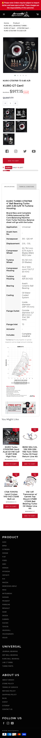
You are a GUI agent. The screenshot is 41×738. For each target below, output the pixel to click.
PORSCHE (6, 604)
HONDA (5, 568)
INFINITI (5, 575)
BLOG (4, 698)
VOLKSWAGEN (8, 634)
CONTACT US (7, 709)
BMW (4, 546)
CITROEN (6, 549)
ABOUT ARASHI (8, 680)
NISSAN (5, 597)
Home (6, 23)
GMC (4, 564)
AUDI (4, 542)
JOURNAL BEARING (10, 651)
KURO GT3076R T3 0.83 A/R (15, 31)
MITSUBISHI (7, 593)
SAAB (4, 612)
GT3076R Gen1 (23, 28)
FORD (4, 560)
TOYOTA (5, 626)
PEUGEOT (6, 601)
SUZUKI (5, 623)
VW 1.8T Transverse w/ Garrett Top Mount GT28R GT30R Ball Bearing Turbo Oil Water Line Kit (30, 500)
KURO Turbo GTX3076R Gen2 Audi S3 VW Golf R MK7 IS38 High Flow (11, 452)
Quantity (8, 98)
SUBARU (5, 619)
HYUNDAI (6, 571)
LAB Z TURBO (7, 662)
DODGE (5, 553)
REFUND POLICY (8, 691)
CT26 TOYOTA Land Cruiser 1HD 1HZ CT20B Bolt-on (11, 495)
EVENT (5, 702)
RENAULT (6, 608)
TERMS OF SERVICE (10, 687)
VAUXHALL (6, 630)
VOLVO (4, 637)
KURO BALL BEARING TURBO (15, 25)
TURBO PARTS (7, 666)
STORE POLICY (8, 683)
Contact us (10, 340)
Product (16, 23)
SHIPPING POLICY (9, 694)
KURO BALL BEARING (10, 659)
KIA (3, 579)
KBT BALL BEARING (10, 655)
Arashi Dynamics (13, 730)
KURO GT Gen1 (9, 28)
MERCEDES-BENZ (9, 586)
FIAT (4, 557)
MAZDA (5, 582)
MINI (4, 590)
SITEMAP (5, 705)
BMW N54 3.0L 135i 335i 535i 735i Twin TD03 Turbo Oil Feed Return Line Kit (30, 452)
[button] (15, 75)
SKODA (5, 615)
